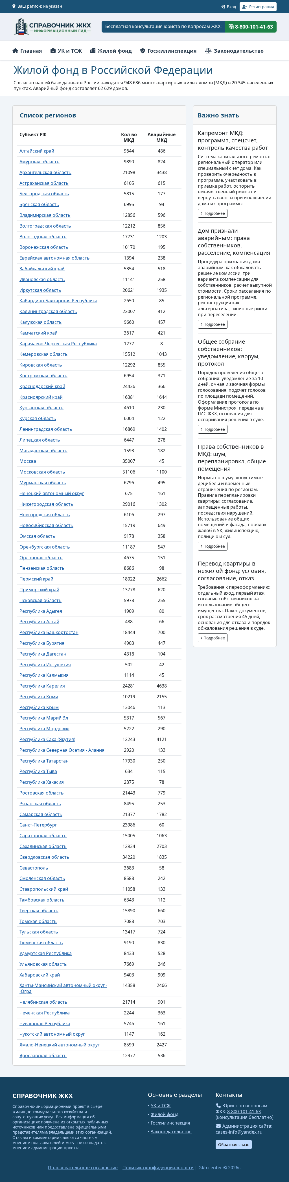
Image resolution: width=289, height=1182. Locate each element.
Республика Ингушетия (45, 664)
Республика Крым (39, 707)
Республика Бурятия (41, 643)
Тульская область (38, 932)
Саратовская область (43, 835)
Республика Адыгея (40, 611)
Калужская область (40, 322)
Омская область (37, 536)
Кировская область (40, 365)
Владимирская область (45, 215)
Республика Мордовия (44, 728)
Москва (27, 461)
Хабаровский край (39, 975)
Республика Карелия (42, 686)
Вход (231, 6)
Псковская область (40, 600)
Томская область (38, 921)
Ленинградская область (45, 429)
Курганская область (41, 407)
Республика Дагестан (42, 654)
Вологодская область (43, 237)
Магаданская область (43, 450)
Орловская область (41, 557)
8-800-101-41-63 (253, 26)
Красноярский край (41, 397)
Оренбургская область (44, 547)
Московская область (42, 472)
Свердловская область (44, 857)
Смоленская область (42, 878)
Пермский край (36, 579)
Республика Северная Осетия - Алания (61, 750)
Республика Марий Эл (43, 718)
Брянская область (39, 204)
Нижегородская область (46, 504)
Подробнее (213, 213)
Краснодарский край (42, 386)
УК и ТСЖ (69, 50)
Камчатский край (38, 333)
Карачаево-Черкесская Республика (58, 344)
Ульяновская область (43, 964)
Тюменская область (41, 942)
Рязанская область (40, 803)
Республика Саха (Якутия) (47, 739)
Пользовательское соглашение (83, 1167)
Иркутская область (40, 290)
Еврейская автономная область (54, 258)
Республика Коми (38, 696)
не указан (52, 6)
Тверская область (38, 910)
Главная (30, 50)
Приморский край (39, 589)
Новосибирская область (46, 525)
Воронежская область (43, 247)
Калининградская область (48, 311)
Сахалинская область (43, 846)
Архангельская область (45, 172)
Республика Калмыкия (44, 675)
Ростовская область (41, 793)
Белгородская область (44, 193)
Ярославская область (43, 1055)
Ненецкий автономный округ (51, 493)
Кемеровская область (43, 354)
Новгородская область (44, 514)
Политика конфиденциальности (158, 1167)
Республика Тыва (38, 771)
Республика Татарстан (44, 761)
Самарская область (40, 814)
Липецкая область (39, 440)
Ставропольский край (43, 889)
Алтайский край (36, 151)
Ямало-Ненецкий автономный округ (59, 1045)
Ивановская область (42, 279)
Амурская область (39, 162)
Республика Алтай (39, 621)
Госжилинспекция (171, 50)
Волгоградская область (45, 226)
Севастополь (33, 868)
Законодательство (238, 50)
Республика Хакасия (41, 782)
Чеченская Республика (44, 1013)
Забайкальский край (42, 268)
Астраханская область (44, 183)
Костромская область (43, 375)
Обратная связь (233, 1144)
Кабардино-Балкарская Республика (58, 300)
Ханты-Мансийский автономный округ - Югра (63, 988)
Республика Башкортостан (48, 632)
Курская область (37, 418)
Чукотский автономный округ (52, 1034)
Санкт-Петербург (38, 825)
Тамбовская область (42, 900)
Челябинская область (43, 1002)
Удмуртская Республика (45, 953)
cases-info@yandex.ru (239, 1132)
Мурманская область (42, 482)
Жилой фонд (114, 50)
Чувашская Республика (44, 1023)
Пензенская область (42, 568)
